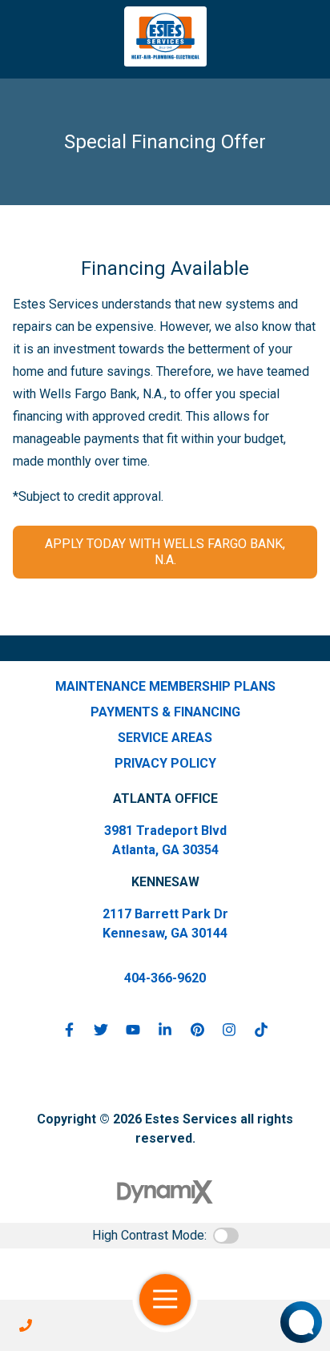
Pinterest (197, 1030)
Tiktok (261, 1030)
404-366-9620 (165, 978)
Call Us (25, 1325)
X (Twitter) (101, 1030)
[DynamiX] (165, 1192)
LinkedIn (165, 1030)
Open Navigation (165, 1299)
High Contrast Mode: (149, 1235)
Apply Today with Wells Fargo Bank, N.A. (165, 551)
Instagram (229, 1030)
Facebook (69, 1030)
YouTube (133, 1030)
